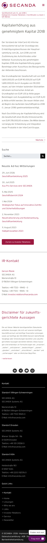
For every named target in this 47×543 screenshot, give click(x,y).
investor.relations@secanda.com (23, 294)
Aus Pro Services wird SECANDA (17, 186)
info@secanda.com (16, 417)
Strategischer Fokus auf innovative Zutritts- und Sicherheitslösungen (22, 207)
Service (6, 516)
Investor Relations (18, 15)
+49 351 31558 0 (17, 443)
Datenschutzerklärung (11, 536)
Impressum (23, 533)
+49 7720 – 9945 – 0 (19, 287)
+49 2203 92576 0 (18, 472)
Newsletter (8, 520)
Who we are (8, 505)
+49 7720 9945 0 (17, 414)
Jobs (5, 509)
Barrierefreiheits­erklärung (12, 540)
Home (5, 498)
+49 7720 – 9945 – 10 (18, 291)
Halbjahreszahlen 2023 (12, 231)
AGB (23, 536)
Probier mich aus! (37, 532)
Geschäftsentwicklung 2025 (15, 176)
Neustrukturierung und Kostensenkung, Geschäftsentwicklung (20, 219)
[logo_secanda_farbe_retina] (19, 3)
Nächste (39, 140)
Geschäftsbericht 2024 (12, 195)
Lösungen (7, 502)
